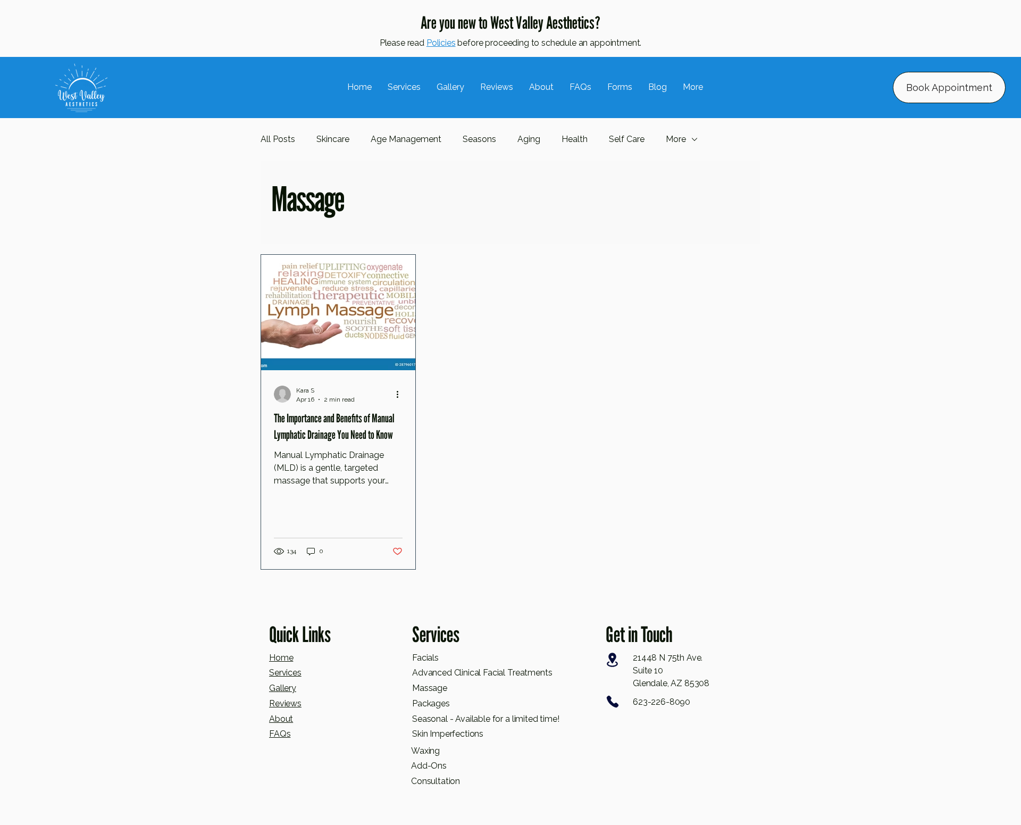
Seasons (479, 139)
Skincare (332, 139)
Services (285, 673)
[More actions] (401, 394)
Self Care (627, 139)
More (676, 139)
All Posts (278, 139)
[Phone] (612, 702)
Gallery (282, 688)
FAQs (279, 734)
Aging (528, 139)
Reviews (285, 703)
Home (281, 658)
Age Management (406, 139)
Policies (441, 43)
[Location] (612, 660)
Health (575, 139)
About (281, 719)
